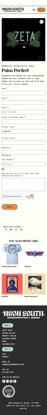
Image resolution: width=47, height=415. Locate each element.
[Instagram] (7, 381)
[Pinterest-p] (14, 381)
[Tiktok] (3, 381)
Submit (9, 207)
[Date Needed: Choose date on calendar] (3, 169)
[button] (34, 10)
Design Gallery (20, 66)
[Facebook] (11, 381)
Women (31, 66)
